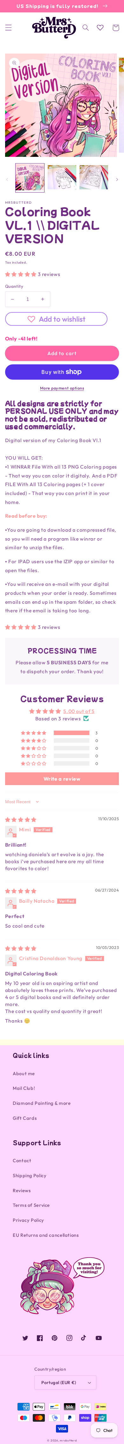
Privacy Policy (28, 1220)
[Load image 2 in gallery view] (62, 178)
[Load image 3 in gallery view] (93, 178)
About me (24, 1073)
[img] (21, 819)
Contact (22, 1160)
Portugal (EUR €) (58, 1382)
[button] (8, 27)
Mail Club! (24, 1088)
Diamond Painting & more (42, 1103)
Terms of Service (31, 1205)
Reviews (22, 1190)
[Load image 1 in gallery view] (30, 178)
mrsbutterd (68, 1440)
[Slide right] (117, 179)
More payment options (62, 387)
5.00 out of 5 (78, 711)
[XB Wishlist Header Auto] (100, 27)
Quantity (14, 286)
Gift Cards (25, 1118)
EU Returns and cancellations (46, 1235)
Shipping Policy (29, 1175)
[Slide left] (7, 179)
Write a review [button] (62, 779)
